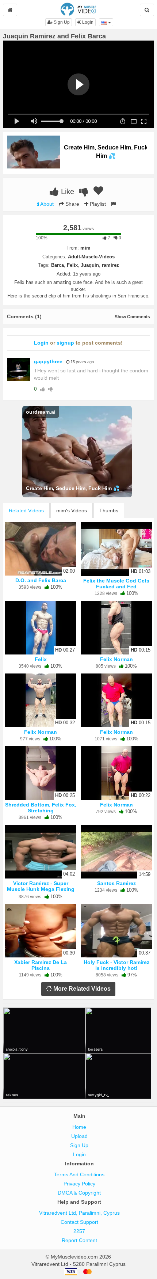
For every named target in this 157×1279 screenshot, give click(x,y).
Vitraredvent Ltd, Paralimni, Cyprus (79, 1213)
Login (87, 22)
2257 (79, 1231)
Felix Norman (116, 659)
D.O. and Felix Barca (40, 580)
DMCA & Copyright (79, 1193)
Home (79, 1127)
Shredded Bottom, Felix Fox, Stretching (40, 807)
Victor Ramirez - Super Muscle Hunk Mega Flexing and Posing (40, 889)
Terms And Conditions (79, 1174)
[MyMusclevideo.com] (78, 9)
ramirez (110, 265)
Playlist (97, 204)
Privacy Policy (79, 1184)
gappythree (48, 361)
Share (71, 204)
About (46, 204)
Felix (72, 265)
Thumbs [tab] (108, 510)
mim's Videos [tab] (71, 510)
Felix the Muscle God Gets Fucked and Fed (116, 583)
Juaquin (90, 265)
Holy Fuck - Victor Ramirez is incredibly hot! (116, 965)
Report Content (79, 1240)
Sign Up (61, 22)
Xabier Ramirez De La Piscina (40, 965)
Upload (79, 1136)
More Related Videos (81, 989)
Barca (57, 265)
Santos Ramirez (116, 883)
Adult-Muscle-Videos (91, 256)
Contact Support (79, 1222)
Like (66, 191)
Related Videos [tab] (26, 510)
